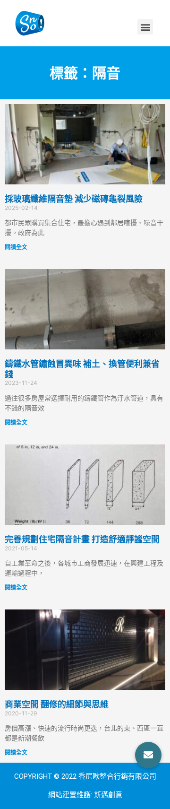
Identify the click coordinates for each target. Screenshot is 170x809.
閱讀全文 (16, 247)
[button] (145, 27)
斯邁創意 (108, 795)
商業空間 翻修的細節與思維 (57, 704)
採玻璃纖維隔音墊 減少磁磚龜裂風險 (74, 199)
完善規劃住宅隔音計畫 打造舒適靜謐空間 (82, 539)
